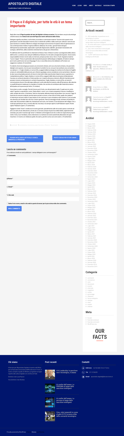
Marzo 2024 (91, 164)
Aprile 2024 (90, 162)
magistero (90, 290)
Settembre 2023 (92, 177)
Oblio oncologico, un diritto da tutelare (101, 89)
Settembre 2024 (92, 154)
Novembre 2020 (92, 242)
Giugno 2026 (91, 124)
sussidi (89, 304)
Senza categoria (92, 298)
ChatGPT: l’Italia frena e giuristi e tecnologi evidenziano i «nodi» (102, 99)
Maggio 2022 (91, 207)
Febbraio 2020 (91, 260)
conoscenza (30, 125)
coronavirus (91, 280)
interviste (90, 288)
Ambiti (91, 5)
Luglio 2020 (90, 250)
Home (74, 5)
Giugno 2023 (91, 183)
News (85, 5)
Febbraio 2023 (91, 191)
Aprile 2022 (90, 209)
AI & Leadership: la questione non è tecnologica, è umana (67, 372)
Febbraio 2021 (91, 236)
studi (88, 302)
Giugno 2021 (91, 228)
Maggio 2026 (91, 126)
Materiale (98, 5)
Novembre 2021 (92, 219)
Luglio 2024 (90, 158)
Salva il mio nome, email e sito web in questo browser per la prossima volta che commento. (37, 203)
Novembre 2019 (92, 266)
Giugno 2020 (91, 252)
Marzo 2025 (91, 142)
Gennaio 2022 (91, 215)
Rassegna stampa (109, 5)
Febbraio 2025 (91, 144)
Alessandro (96, 77)
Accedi (89, 318)
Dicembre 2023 (92, 171)
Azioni (80, 5)
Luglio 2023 (90, 181)
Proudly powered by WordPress (16, 432)
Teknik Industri (97, 107)
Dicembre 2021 (92, 217)
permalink (55, 125)
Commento (12, 155)
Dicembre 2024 (92, 148)
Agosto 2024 (91, 156)
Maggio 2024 (91, 160)
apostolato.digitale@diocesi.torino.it (102, 376)
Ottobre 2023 (91, 175)
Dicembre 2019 (92, 264)
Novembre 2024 (92, 150)
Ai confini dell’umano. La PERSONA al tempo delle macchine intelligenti (65, 386)
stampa (89, 300)
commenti (14, 125)
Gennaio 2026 (91, 132)
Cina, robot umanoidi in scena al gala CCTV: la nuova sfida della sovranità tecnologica (98, 50)
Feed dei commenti (93, 322)
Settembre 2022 (92, 201)
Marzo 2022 (91, 211)
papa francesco (39, 125)
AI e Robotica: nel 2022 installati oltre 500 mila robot (103, 79)
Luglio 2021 (90, 226)
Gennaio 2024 (91, 169)
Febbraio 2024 (91, 167)
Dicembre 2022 (92, 195)
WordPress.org (91, 324)
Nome (10, 178)
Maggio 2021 (91, 230)
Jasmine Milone (27, 30)
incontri (89, 286)
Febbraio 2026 (91, 130)
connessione (23, 125)
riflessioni (47, 125)
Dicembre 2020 (92, 240)
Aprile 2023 (90, 187)
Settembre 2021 (92, 224)
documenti (90, 284)
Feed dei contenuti (93, 320)
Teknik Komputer (98, 97)
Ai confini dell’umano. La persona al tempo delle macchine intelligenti (65, 400)
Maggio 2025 (91, 138)
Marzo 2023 (91, 189)
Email (11, 187)
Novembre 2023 (92, 173)
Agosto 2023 (91, 179)
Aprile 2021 (90, 232)
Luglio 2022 (90, 203)
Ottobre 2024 (91, 152)
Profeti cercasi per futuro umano (66, 137)
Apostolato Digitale (25, 4)
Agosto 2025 (91, 136)
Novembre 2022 (92, 197)
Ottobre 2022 (91, 199)
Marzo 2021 (91, 234)
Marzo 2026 (91, 128)
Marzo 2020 (91, 258)
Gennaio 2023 (91, 193)
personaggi (90, 294)
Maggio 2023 (91, 185)
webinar (89, 306)
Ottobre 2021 (91, 222)
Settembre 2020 (92, 246)
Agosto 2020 (91, 248)
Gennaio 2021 (91, 238)
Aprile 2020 (90, 256)
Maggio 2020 (91, 254)
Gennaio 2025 (91, 146)
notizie (89, 292)
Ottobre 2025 (91, 134)
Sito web (11, 195)
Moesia (34, 432)
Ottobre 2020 (91, 244)
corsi (88, 282)
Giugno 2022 (91, 205)
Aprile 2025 (90, 140)
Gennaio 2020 (91, 262)
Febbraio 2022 (91, 213)
